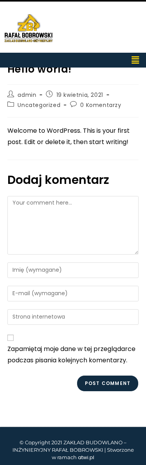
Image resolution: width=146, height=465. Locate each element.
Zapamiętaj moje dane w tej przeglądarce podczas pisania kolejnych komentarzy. (71, 354)
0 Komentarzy (100, 105)
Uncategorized (39, 105)
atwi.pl (86, 457)
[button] (135, 60)
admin (27, 95)
